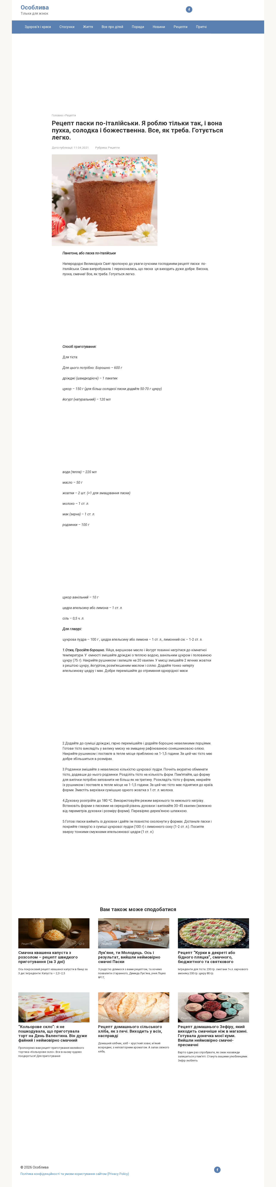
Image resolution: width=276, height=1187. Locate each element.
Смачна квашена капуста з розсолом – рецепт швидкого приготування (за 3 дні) (48, 957)
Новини (159, 27)
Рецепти (180, 27)
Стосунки (67, 27)
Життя (88, 27)
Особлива (35, 7)
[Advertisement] (138, 70)
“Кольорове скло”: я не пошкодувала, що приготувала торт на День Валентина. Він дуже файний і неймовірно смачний (52, 1033)
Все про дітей (112, 27)
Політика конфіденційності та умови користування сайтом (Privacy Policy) (74, 1174)
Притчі (201, 27)
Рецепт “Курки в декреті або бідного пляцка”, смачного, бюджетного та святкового (206, 957)
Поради (138, 27)
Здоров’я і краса (38, 27)
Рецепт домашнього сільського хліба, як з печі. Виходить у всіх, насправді (130, 1031)
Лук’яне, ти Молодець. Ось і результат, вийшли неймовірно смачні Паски (129, 957)
